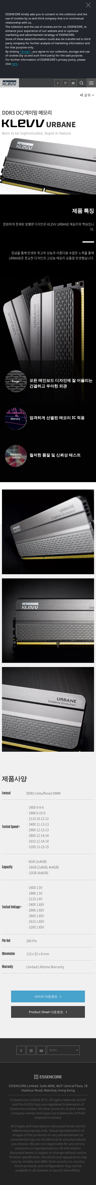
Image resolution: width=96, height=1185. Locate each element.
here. (15, 64)
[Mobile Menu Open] (91, 82)
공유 (87, 95)
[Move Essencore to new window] (48, 1078)
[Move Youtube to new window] (41, 1053)
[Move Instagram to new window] (31, 1053)
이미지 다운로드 (46, 996)
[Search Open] (82, 82)
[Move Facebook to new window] (21, 1053)
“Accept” (25, 51)
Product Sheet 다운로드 (46, 1012)
